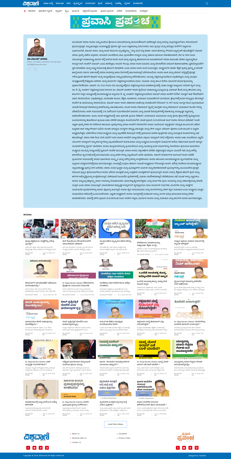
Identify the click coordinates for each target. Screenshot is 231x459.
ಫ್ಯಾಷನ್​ (58, 11)
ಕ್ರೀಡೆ (100, 3)
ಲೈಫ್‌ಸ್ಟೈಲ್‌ (77, 3)
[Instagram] (47, 448)
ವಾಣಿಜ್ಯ (118, 3)
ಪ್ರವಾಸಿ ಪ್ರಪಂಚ (107, 11)
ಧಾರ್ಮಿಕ (75, 11)
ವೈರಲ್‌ (127, 3)
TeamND (202, 456)
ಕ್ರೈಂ (67, 11)
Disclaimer (123, 434)
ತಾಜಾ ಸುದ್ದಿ (48, 3)
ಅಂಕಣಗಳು (138, 3)
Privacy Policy (124, 438)
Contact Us (76, 442)
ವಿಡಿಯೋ (31, 11)
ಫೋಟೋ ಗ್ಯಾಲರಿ (45, 11)
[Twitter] (40, 448)
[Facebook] (28, 448)
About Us (75, 434)
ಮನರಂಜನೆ (90, 3)
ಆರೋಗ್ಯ (108, 3)
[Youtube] (34, 448)
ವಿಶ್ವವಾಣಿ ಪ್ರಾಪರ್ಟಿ (89, 11)
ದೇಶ (68, 3)
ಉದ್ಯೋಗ (144, 11)
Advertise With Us (79, 438)
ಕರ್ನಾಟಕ (60, 3)
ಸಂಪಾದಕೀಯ (131, 11)
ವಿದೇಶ (119, 11)
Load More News (115, 424)
